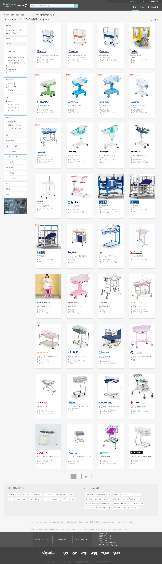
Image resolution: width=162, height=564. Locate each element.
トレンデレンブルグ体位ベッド (32, 494)
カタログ (143, 7)
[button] (16, 39)
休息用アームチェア (68, 499)
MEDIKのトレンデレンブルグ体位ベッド (98, 499)
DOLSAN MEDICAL (14, 60)
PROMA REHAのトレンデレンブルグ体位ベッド (128, 503)
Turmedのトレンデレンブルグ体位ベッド (126, 508)
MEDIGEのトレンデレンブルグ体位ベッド (98, 503)
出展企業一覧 (103, 534)
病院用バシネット (14, 494)
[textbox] (52, 6)
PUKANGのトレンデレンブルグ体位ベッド (126, 499)
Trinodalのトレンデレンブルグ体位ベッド (98, 508)
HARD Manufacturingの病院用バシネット (98, 494)
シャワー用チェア (35, 499)
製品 (134, 7)
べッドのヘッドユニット (51, 499)
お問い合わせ (142, 26)
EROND (11, 72)
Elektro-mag (12, 69)
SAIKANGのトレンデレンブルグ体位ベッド (127, 494)
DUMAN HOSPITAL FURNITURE (17, 63)
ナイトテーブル (21, 499)
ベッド (11, 499)
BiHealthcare (13, 51)
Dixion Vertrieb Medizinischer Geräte (17, 58)
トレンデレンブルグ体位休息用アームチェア (58, 494)
